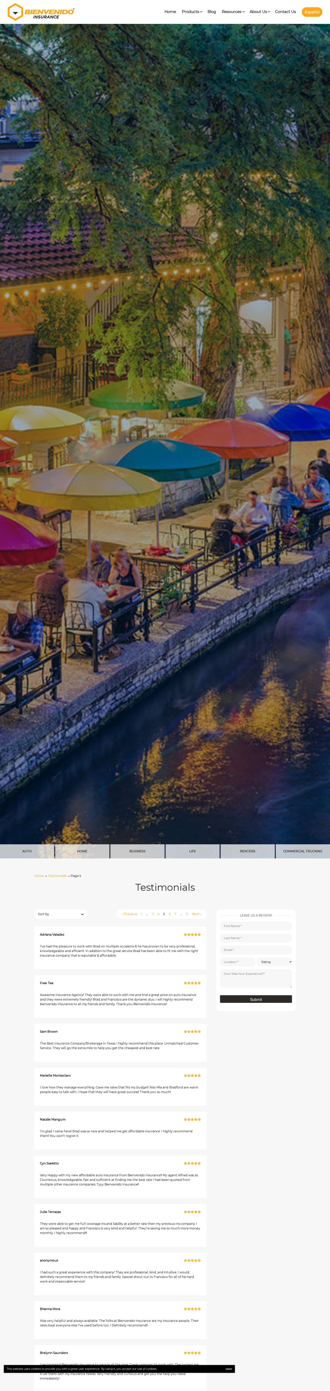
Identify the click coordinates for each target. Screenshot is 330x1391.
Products (190, 11)
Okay (229, 1369)
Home (170, 11)
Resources (231, 11)
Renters (247, 851)
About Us (258, 11)
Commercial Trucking (303, 851)
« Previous (129, 914)
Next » (197, 914)
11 (187, 914)
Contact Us (285, 11)
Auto (27, 851)
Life (192, 851)
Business (137, 851)
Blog (211, 11)
